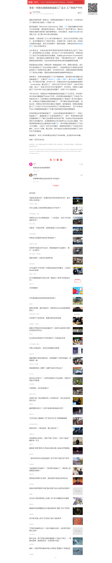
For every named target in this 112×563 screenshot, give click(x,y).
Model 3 (74, 79)
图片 (65, 79)
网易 (30, 2)
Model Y (51, 79)
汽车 (57, 123)
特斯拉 (74, 32)
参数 (59, 79)
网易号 (36, 2)
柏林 (79, 43)
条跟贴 (55, 185)
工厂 (66, 26)
